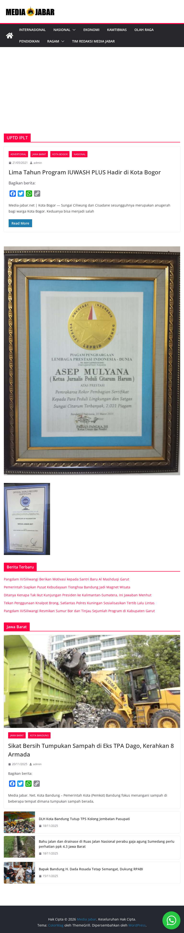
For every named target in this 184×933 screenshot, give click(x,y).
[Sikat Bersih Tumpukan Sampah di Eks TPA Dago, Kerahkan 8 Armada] (92, 681)
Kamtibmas (117, 29)
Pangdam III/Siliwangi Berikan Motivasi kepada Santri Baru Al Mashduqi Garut (66, 579)
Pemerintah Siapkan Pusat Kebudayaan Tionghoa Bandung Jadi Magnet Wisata (67, 587)
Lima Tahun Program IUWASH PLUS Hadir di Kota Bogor (85, 172)
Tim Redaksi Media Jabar (93, 41)
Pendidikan (29, 41)
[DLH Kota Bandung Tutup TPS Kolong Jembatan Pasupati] (19, 822)
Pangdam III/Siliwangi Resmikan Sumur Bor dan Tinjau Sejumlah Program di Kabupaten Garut (79, 611)
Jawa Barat (39, 154)
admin (38, 163)
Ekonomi (91, 29)
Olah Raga (144, 29)
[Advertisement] (92, 97)
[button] (73, 29)
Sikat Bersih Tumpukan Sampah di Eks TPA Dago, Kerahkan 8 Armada (91, 750)
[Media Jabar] (9, 35)
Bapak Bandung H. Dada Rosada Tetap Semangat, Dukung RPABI (91, 869)
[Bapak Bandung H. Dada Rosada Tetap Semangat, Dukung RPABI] (19, 873)
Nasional (61, 29)
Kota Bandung (39, 735)
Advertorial (18, 154)
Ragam (53, 41)
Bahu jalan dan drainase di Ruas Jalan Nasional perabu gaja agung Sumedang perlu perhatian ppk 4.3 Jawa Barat (106, 844)
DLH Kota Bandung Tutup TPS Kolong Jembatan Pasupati (84, 819)
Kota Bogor (60, 154)
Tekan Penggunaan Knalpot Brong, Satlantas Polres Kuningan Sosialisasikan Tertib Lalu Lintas (79, 603)
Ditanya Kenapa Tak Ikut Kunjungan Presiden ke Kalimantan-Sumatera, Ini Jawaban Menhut (77, 595)
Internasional (32, 29)
